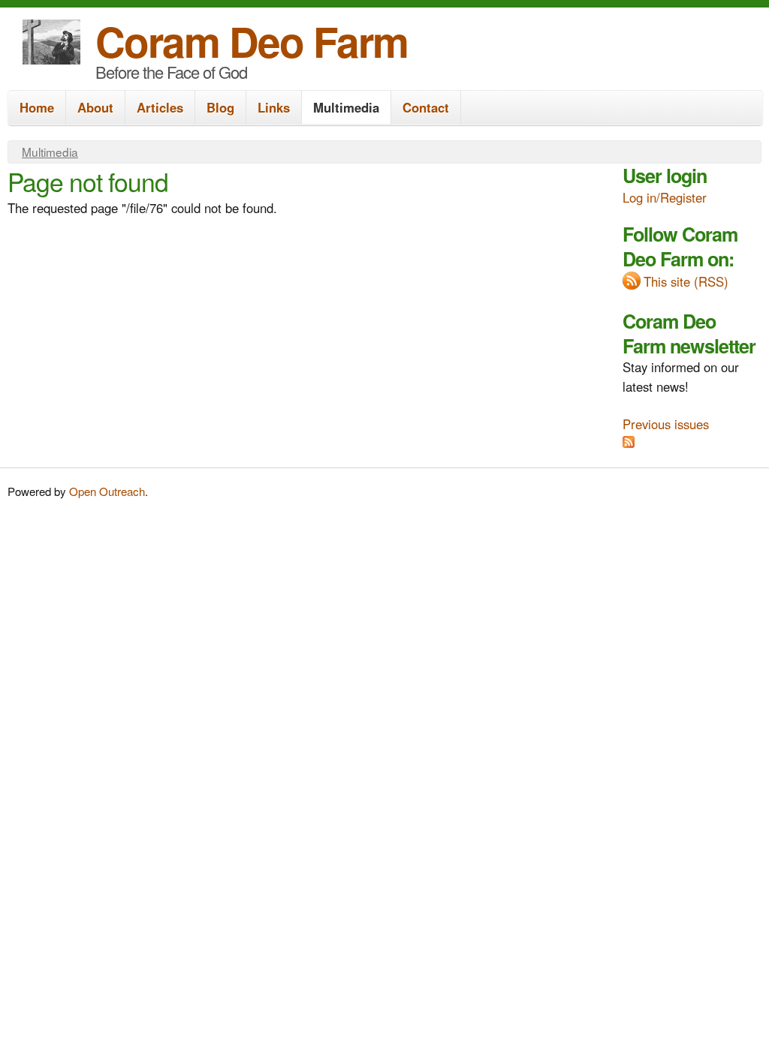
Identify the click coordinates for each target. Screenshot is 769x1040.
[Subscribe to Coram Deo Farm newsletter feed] (629, 443)
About (95, 107)
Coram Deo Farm (251, 41)
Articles (160, 107)
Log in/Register (665, 197)
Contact (426, 107)
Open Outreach (107, 491)
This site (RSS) (686, 281)
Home (37, 107)
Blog (220, 107)
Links (274, 107)
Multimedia (346, 107)
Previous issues (666, 424)
